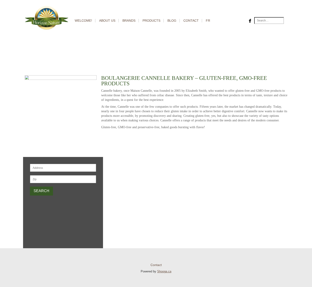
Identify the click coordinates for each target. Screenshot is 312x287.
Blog (171, 20)
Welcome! (83, 20)
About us (107, 20)
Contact (191, 20)
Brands (128, 20)
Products (151, 20)
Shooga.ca (164, 271)
